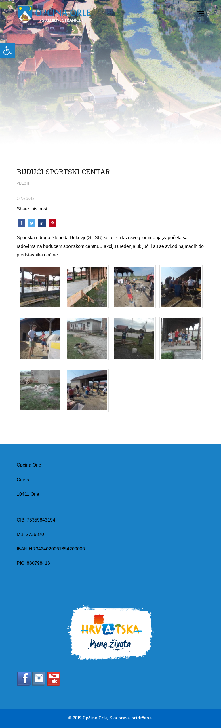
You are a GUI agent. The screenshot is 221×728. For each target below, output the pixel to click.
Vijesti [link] (23, 183)
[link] (7, 50)
